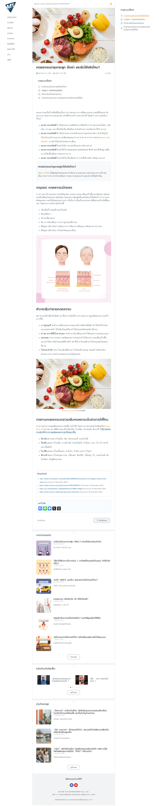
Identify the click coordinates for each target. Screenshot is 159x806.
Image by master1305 (69, 410)
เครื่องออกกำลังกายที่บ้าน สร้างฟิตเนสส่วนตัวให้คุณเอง (80, 637)
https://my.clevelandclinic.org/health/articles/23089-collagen (61, 489)
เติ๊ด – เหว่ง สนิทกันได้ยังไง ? (99, 680)
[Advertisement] (136, 75)
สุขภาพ (10, 27)
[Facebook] (71, 785)
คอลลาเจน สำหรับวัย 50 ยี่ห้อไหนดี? (71, 599)
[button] (111, 4)
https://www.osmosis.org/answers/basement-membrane (59, 492)
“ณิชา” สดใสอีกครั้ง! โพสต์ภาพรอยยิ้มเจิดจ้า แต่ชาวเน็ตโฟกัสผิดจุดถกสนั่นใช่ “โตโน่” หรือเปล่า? (80, 750)
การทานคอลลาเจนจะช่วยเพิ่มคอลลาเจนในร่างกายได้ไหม (62, 98)
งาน (8, 54)
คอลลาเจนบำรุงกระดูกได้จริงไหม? (54, 86)
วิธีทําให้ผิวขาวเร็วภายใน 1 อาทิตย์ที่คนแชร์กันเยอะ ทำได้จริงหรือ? (82, 562)
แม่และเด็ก (11, 49)
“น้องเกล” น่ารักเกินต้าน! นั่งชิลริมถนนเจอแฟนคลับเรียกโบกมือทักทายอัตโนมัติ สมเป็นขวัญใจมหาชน (80, 712)
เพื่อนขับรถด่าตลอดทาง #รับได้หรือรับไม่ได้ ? (61, 680)
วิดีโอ (9, 59)
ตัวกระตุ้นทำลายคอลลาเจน (51, 94)
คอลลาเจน (41, 520)
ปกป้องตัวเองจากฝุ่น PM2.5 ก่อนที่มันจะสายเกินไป (77, 541)
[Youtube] (76, 785)
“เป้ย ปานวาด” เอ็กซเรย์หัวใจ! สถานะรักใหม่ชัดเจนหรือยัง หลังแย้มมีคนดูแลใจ (81, 731)
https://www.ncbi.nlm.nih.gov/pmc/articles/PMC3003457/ (60, 485)
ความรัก (10, 22)
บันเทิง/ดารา (12, 17)
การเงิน (10, 33)
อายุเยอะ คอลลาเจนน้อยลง (52, 90)
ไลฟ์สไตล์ (10, 43)
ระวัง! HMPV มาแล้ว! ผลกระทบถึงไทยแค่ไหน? (76, 580)
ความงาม (10, 38)
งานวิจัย (45, 173)
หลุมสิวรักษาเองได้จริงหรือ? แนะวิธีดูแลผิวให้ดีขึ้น (77, 618)
